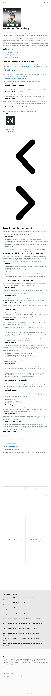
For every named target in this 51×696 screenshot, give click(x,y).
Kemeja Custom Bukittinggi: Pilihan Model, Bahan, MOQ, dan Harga (22, 623)
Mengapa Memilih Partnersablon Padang (14, 55)
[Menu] (47, 2)
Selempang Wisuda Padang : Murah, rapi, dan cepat (17, 613)
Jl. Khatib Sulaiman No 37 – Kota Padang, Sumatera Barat (23, 440)
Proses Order (8, 59)
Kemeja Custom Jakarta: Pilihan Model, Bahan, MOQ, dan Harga (21, 628)
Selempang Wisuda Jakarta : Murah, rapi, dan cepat (18, 608)
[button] (25, 157)
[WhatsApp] (37, 488)
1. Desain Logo (9, 70)
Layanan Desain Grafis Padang (12, 52)
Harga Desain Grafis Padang (11, 54)
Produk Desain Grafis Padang (12, 57)
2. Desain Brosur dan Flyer (15, 78)
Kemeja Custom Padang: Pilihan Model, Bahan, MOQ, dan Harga (21, 633)
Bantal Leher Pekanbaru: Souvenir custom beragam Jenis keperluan (22, 643)
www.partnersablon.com (19, 327)
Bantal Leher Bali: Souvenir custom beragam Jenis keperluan (21, 638)
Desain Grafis (24, 32)
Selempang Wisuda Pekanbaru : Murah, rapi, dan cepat (18, 597)
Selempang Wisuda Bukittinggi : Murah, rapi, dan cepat (19, 602)
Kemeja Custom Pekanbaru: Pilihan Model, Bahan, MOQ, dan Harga (21, 618)
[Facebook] (14, 488)
